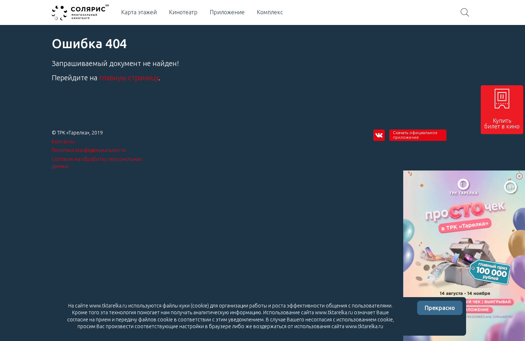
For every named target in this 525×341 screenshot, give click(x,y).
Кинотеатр (183, 12)
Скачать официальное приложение (415, 134)
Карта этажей (139, 12)
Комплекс (270, 12)
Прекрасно (440, 308)
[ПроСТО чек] (464, 255)
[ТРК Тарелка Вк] (379, 135)
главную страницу (129, 77)
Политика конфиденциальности (89, 150)
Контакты (63, 141)
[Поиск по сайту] (465, 12)
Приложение (227, 12)
